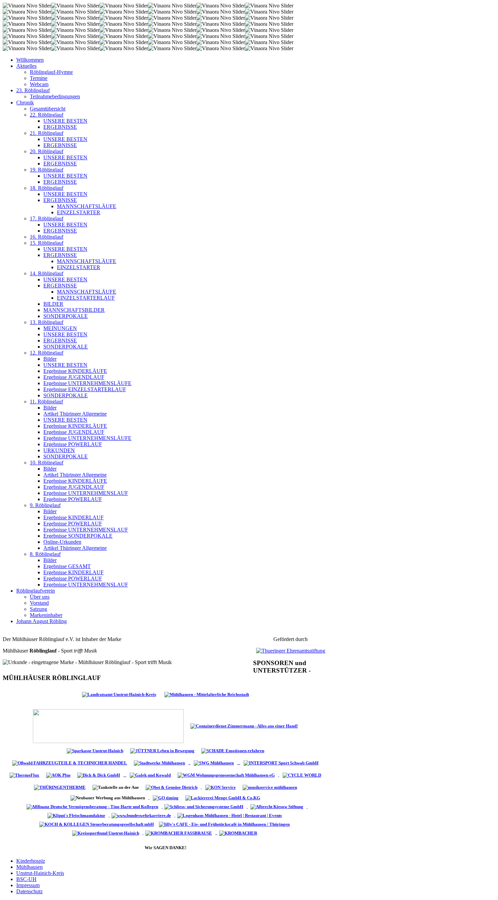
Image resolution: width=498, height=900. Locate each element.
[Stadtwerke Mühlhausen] (159, 762)
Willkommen (30, 60)
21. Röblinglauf (46, 133)
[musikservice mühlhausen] (269, 786)
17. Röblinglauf (46, 218)
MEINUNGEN (60, 328)
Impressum (28, 885)
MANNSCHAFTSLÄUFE (86, 206)
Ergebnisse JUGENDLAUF (73, 377)
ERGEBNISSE (60, 127)
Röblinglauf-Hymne (51, 72)
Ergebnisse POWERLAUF (72, 444)
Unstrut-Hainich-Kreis (40, 873)
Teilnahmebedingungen (55, 96)
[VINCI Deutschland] (109, 815)
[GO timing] (165, 797)
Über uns (39, 597)
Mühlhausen (29, 867)
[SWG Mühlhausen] (256, 762)
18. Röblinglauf (46, 188)
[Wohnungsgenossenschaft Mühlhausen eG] (226, 774)
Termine (38, 78)
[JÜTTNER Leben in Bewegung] (162, 750)
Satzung (38, 609)
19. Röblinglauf (46, 170)
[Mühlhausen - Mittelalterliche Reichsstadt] (206, 694)
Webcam (39, 84)
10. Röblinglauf (46, 462)
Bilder (50, 359)
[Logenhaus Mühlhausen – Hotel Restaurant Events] (230, 815)
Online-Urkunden (62, 542)
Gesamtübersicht (47, 109)
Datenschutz (29, 891)
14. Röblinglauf (46, 273)
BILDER (53, 304)
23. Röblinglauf (33, 90)
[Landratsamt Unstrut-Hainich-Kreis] (119, 694)
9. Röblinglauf (45, 505)
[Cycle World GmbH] (302, 774)
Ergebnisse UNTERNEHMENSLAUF (85, 493)
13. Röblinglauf (46, 322)
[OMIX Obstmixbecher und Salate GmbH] (220, 786)
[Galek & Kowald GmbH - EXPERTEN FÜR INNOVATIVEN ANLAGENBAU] (150, 774)
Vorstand (39, 603)
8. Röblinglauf (45, 554)
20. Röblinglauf (46, 151)
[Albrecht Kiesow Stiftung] (278, 806)
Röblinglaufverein (35, 591)
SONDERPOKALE (65, 316)
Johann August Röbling (41, 621)
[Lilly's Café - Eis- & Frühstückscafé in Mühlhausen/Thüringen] (225, 823)
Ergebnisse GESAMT (67, 566)
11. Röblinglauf (46, 401)
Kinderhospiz (30, 861)
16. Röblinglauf (46, 237)
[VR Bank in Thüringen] (108, 725)
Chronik (25, 102)
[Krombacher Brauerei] (239, 832)
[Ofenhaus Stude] (189, 762)
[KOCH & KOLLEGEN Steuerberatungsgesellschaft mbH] (97, 823)
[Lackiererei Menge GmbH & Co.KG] (223, 797)
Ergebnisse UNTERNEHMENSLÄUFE (87, 383)
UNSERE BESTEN (65, 121)
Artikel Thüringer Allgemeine (75, 414)
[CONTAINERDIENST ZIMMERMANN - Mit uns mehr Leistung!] (244, 725)
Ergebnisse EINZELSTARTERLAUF (84, 389)
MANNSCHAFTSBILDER (74, 310)
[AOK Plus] (58, 774)
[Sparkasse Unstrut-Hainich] (95, 750)
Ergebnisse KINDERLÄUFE (75, 371)
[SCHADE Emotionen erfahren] (233, 750)
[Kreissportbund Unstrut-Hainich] (107, 832)
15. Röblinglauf (46, 243)
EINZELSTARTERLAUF (86, 298)
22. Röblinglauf (46, 115)
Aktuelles (26, 66)
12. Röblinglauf (46, 353)
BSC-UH (26, 879)
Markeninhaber (46, 615)
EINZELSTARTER (78, 212)
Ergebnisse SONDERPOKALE (77, 536)
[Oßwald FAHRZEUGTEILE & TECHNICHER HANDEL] (69, 762)
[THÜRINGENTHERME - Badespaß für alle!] (59, 786)
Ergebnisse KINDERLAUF (73, 517)
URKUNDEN (59, 450)
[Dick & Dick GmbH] (100, 774)
